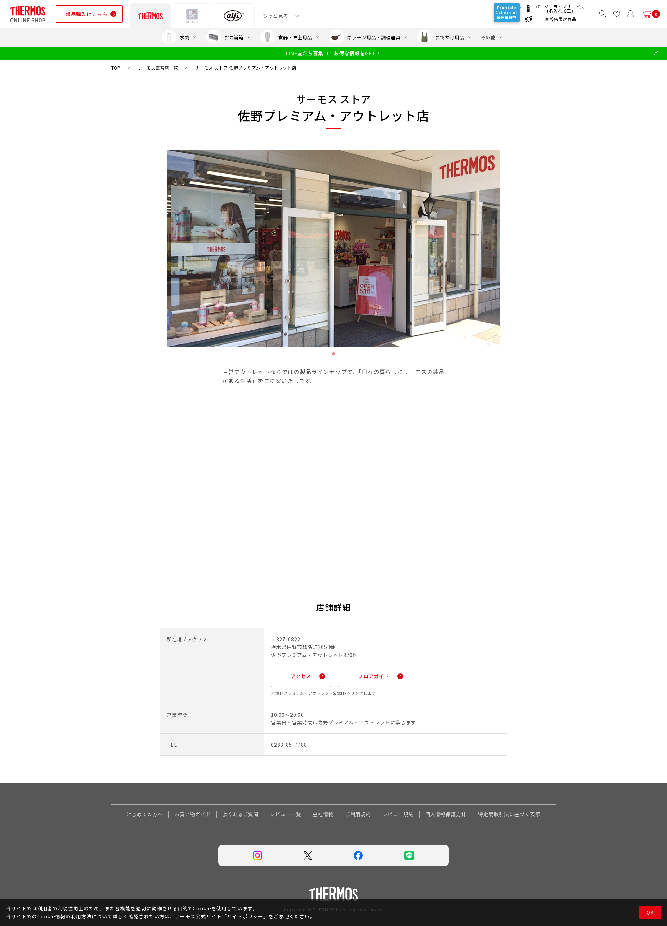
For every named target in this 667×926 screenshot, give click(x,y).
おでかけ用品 (449, 37)
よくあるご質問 (240, 814)
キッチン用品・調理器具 (374, 37)
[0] (646, 14)
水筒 (185, 37)
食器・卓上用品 (295, 37)
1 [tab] (333, 353)
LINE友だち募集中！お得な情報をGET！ (333, 53)
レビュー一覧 (285, 814)
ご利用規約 (358, 814)
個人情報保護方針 (446, 814)
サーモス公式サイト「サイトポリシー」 (221, 916)
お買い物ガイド (192, 814)
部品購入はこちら (87, 13)
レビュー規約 (398, 814)
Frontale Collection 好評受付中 (507, 12)
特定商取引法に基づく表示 (509, 814)
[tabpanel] (333, 248)
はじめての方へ (144, 814)
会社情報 (323, 814)
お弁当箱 (234, 37)
